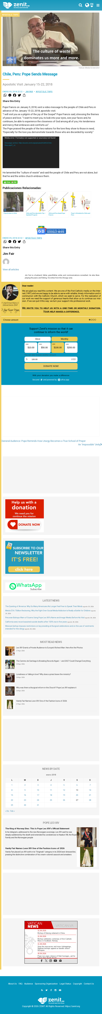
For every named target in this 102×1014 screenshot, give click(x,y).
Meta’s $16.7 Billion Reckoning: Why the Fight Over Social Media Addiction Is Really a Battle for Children (48, 611)
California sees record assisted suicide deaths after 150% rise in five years (36, 622)
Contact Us (89, 983)
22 (12, 800)
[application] (31, 152)
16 (25, 795)
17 (38, 795)
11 (51, 790)
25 (51, 800)
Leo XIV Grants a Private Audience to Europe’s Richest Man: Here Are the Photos (49, 648)
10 (38, 790)
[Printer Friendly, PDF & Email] (10, 182)
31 (38, 805)
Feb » (12, 811)
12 (64, 790)
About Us (12, 983)
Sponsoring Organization (46, 983)
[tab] (38, 925)
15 (12, 795)
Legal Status (65, 983)
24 (38, 800)
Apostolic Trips (10, 15)
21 (90, 795)
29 (12, 805)
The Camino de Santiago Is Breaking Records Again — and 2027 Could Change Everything (53, 661)
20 (77, 795)
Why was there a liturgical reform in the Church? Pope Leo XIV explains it (46, 688)
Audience (28, 983)
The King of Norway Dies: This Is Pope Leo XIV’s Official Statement (37, 828)
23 (25, 800)
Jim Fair (29, 92)
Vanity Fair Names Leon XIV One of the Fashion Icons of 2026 (41, 701)
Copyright (77, 983)
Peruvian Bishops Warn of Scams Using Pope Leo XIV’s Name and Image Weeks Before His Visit (45, 618)
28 (90, 800)
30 (25, 805)
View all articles (11, 269)
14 (90, 790)
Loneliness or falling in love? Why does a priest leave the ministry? (43, 674)
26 (64, 800)
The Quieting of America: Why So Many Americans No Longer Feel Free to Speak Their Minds (43, 606)
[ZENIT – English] (28, 5)
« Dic (7, 811)
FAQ (20, 983)
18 (51, 795)
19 (64, 795)
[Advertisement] (51, 419)
